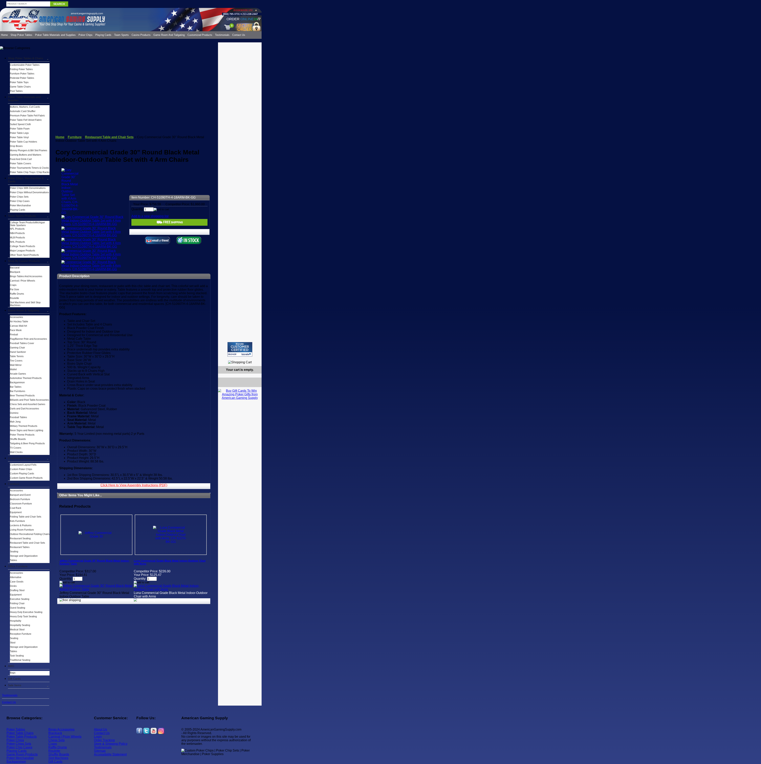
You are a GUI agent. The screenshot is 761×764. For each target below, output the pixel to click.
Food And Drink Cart (21, 159)
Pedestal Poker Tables (22, 78)
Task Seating (17, 655)
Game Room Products (22, 754)
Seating (14, 551)
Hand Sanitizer (18, 352)
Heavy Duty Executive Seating (26, 612)
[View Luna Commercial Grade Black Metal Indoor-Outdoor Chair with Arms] (171, 589)
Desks (13, 586)
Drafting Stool (17, 590)
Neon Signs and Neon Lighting (26, 430)
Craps (13, 285)
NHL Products (17, 242)
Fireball (14, 334)
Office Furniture (18, 566)
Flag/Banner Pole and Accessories (28, 339)
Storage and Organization (24, 556)
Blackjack (15, 272)
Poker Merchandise (20, 205)
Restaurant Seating (20, 538)
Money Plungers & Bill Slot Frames (28, 150)
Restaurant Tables (20, 547)
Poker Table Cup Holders (23, 141)
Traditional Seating (20, 660)
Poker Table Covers (20, 163)
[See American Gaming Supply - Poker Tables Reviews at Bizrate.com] (240, 349)
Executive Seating (19, 599)
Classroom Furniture (21, 503)
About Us (100, 729)
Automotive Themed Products (26, 378)
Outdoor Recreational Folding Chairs (30, 534)
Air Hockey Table (19, 321)
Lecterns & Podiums (21, 525)
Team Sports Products (22, 215)
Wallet (13, 369)
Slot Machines (58, 758)
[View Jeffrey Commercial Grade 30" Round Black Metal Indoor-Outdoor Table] (96, 589)
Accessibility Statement (110, 754)
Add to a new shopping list (149, 216)
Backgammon (17, 382)
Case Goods (16, 581)
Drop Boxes (16, 146)
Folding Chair (17, 603)
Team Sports (121, 34)
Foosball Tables (18, 417)
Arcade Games (18, 373)
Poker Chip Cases (20, 201)
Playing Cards (103, 34)
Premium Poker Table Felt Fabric (27, 115)
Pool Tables (16, 91)
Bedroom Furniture (20, 499)
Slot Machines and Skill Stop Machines (25, 304)
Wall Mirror (16, 365)
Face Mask (16, 330)
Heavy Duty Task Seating (23, 616)
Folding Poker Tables (21, 69)
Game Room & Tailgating (23, 310)
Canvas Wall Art (18, 325)
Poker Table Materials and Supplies (55, 34)
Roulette (14, 298)
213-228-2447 (250, 14)
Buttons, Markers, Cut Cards (25, 107)
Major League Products (22, 250)
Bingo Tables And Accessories (26, 276)
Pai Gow (14, 289)
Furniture (13, 483)
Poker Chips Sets (19, 196)
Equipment (16, 512)
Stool (12, 642)
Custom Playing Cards (22, 473)
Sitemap (100, 751)
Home (4, 34)
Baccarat (14, 267)
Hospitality (15, 620)
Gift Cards (14, 678)
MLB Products (17, 237)
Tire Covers (16, 360)
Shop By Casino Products (24, 261)
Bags (12, 672)
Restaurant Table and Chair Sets (27, 542)
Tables (13, 560)
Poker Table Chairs (20, 733)
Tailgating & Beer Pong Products (27, 443)
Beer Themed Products (22, 395)
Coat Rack (15, 508)
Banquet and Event (20, 495)
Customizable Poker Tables (24, 65)
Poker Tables (16, 729)
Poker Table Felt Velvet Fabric (26, 120)
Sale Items (14, 685)
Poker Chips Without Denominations (29, 192)
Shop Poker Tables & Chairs (25, 58)
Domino (14, 413)
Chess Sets (56, 740)
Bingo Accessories (61, 729)
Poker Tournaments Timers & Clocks (29, 168)
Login (98, 736)
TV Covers (15, 447)
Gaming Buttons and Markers (25, 154)
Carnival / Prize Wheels (22, 280)
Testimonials (222, 34)
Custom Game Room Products (26, 478)
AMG (11, 666)
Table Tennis (17, 356)
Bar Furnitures (17, 391)
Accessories (16, 317)
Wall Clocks (16, 452)
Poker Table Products (22, 736)
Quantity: (137, 209)
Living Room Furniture (22, 529)
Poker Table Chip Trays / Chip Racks (29, 172)
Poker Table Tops (19, 82)
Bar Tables (15, 386)
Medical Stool (17, 629)
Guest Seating (17, 607)
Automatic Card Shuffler (22, 111)
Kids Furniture (17, 521)
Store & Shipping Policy (110, 743)
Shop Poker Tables (21, 34)
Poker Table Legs (19, 133)
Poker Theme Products (22, 434)
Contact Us (238, 34)
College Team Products (22, 246)
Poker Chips (85, 34)
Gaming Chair (17, 347)
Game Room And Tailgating (169, 34)
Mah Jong (15, 421)
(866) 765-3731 (231, 14)
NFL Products (17, 228)
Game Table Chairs (20, 86)
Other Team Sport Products (24, 255)
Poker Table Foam (20, 128)
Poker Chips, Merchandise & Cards (26, 180)
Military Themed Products (23, 426)
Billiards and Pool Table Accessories (29, 400)
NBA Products (17, 233)
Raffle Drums (17, 293)
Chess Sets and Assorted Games (27, 404)
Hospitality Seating (20, 625)
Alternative (15, 577)
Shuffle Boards (18, 439)
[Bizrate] (256, 358)
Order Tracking (104, 740)
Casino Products (141, 34)
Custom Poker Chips (21, 469)
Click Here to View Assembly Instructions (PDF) (133, 485)
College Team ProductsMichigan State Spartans (27, 224)
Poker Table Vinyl (19, 137)
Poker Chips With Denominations (28, 188)
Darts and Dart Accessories (24, 408)
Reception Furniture (20, 634)
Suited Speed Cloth (20, 124)
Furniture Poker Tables (22, 73)
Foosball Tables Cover (22, 343)
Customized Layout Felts (23, 464)
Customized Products (199, 34)
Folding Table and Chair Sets (25, 516)
